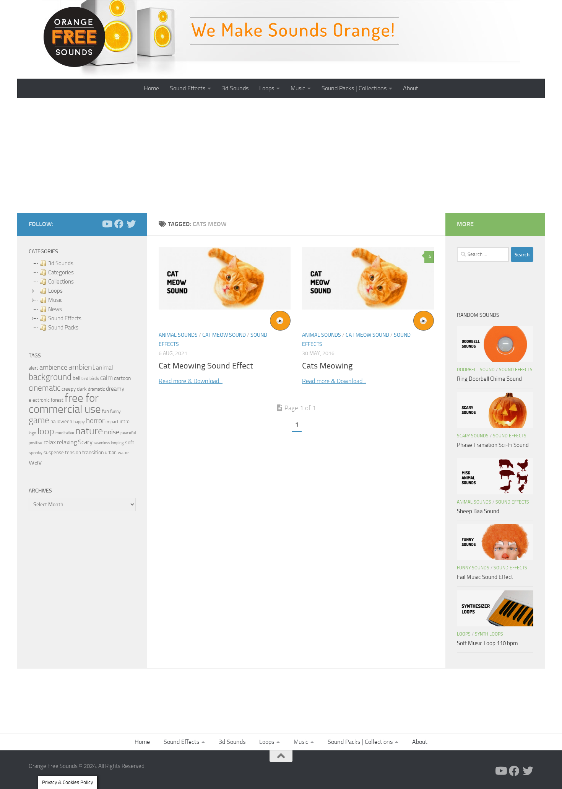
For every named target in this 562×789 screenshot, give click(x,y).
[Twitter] (131, 223)
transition (93, 452)
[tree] (82, 295)
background (50, 377)
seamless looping (109, 442)
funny (115, 411)
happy (79, 421)
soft (129, 442)
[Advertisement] (281, 155)
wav (35, 461)
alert (33, 368)
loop (45, 431)
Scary (85, 442)
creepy (69, 389)
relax (50, 442)
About (410, 88)
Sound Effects (187, 88)
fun (105, 411)
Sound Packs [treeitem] (63, 327)
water (123, 452)
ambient (81, 367)
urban (111, 452)
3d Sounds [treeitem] (60, 263)
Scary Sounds (473, 436)
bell (76, 378)
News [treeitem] (55, 309)
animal (104, 367)
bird (84, 378)
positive (35, 442)
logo (32, 432)
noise (111, 432)
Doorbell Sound (476, 369)
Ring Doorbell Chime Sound (489, 378)
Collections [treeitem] (61, 281)
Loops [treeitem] (55, 290)
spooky (35, 452)
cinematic (44, 388)
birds (94, 378)
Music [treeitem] (55, 300)
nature (89, 431)
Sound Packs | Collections (354, 88)
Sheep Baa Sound (478, 511)
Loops (266, 88)
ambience (53, 367)
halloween (61, 421)
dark (82, 389)
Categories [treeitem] (61, 272)
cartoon (122, 378)
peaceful (128, 432)
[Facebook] (118, 223)
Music (298, 88)
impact (112, 421)
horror (95, 421)
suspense (54, 452)
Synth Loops (489, 634)
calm (106, 377)
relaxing (67, 442)
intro (125, 421)
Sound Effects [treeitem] (64, 318)
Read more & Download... (191, 381)
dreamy (115, 388)
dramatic (96, 389)
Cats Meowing (327, 366)
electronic (39, 400)
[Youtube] (106, 223)
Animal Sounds (178, 335)
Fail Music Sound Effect (485, 577)
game (39, 420)
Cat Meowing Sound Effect (206, 366)
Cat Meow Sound (224, 335)
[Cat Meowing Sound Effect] (225, 278)
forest (57, 400)
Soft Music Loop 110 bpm (487, 643)
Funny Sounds (473, 568)
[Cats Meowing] (368, 278)
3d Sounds (235, 88)
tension (73, 452)
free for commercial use (65, 403)
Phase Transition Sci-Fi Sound (493, 445)
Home (151, 88)
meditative (64, 432)
